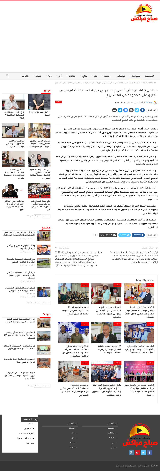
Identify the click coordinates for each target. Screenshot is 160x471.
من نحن (31, 424)
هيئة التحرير (29, 429)
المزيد (25, 76)
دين (50, 76)
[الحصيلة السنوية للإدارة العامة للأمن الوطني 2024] (43, 363)
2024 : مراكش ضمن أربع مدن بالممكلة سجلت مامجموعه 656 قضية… (19, 335)
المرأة (72, 447)
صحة (38, 76)
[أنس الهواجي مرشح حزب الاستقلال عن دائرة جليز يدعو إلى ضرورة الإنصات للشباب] (106, 293)
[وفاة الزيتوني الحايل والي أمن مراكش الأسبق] (43, 250)
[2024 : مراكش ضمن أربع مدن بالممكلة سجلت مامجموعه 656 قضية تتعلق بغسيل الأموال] (43, 336)
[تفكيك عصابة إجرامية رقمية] (39, 101)
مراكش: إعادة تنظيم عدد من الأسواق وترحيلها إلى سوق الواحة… (21, 276)
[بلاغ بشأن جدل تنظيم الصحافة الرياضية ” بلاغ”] (13, 101)
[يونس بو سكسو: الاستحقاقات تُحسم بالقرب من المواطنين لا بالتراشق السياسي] (73, 371)
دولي (84, 76)
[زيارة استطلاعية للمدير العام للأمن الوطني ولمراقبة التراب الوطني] (43, 323)
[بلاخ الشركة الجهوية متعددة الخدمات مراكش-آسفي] (43, 263)
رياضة (107, 76)
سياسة (136, 76)
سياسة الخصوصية (26, 438)
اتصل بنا (31, 443)
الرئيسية (149, 76)
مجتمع (121, 76)
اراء (73, 433)
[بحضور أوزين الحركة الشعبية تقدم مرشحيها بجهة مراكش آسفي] (73, 293)
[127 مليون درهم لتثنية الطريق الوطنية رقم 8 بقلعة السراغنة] (106, 332)
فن (95, 76)
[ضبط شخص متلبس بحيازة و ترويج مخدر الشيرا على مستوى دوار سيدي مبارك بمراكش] (43, 377)
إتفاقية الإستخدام (27, 434)
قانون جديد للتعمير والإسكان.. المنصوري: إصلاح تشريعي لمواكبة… (20, 291)
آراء (60, 76)
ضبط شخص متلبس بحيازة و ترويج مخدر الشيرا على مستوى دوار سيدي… (20, 376)
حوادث (72, 76)
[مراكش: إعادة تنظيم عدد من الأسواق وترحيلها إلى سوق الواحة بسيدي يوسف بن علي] (43, 276)
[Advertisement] (80, 46)
